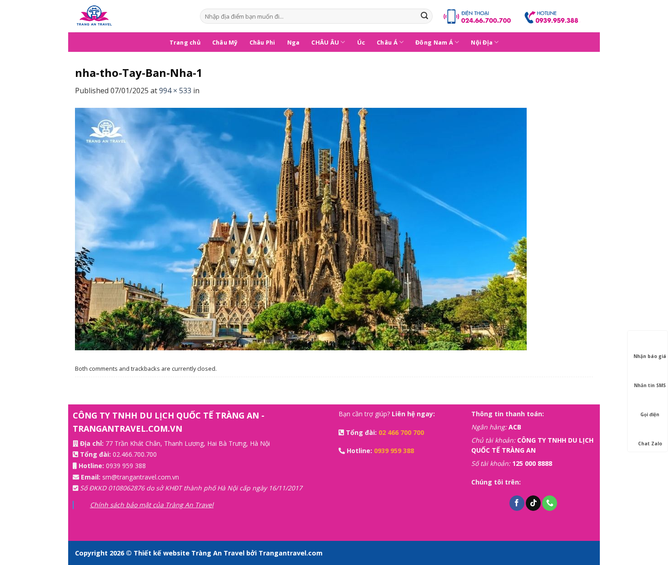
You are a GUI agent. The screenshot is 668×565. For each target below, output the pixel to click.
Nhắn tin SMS (650, 385)
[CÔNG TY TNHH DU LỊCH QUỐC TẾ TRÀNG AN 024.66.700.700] (130, 16)
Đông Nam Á (434, 42)
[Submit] (424, 16)
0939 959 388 (126, 465)
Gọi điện (649, 414)
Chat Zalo (650, 443)
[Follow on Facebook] (516, 503)
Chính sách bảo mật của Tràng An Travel (152, 504)
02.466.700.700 (135, 454)
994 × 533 (175, 91)
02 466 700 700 (401, 432)
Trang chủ (184, 42)
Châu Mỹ (225, 42)
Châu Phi (262, 42)
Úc (361, 42)
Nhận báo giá (649, 356)
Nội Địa (482, 42)
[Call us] (549, 503)
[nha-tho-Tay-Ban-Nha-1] (301, 228)
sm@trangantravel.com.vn (140, 477)
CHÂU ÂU (325, 42)
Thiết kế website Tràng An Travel (190, 553)
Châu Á (387, 42)
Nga (293, 42)
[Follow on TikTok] (533, 503)
